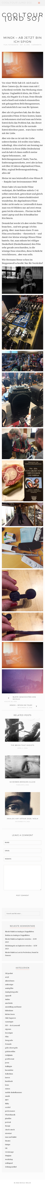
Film (5, 45)
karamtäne (9, 1070)
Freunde (8, 1044)
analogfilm (9, 988)
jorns (7, 1063)
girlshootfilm (10, 1051)
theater (7, 1141)
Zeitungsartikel (10, 1167)
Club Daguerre (10, 1018)
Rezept (7, 1126)
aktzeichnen (9, 981)
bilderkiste (9, 1011)
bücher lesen (10, 1014)
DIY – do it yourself (12, 1025)
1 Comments (36, 45)
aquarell (8, 996)
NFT (6, 1100)
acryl (7, 977)
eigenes (8, 1029)
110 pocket (9, 973)
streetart (8, 1133)
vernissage (9, 1152)
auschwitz (9, 1003)
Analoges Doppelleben (25, 932)
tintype (7, 1144)
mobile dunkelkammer (13, 1092)
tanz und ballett (10, 1137)
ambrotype (9, 984)
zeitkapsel (9, 1163)
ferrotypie (9, 1033)
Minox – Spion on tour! (21, 705)
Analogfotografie (11, 992)
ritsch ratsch (10, 1130)
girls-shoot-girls (11, 1048)
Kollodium (9, 1074)
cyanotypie (9, 1022)
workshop (9, 1159)
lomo (7, 1085)
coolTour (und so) (17, 2)
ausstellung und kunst (13, 1007)
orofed (7, 1107)
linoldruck (9, 1081)
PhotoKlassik (10, 1115)
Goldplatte (9, 1055)
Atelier (7, 999)
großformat (9, 1059)
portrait (8, 1122)
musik (7, 1096)
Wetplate (8, 1156)
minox (7, 1089)
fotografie (13, 45)
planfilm (8, 1118)
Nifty (7, 1104)
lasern (7, 1077)
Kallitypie (8, 1066)
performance (10, 1111)
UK (6, 1148)
